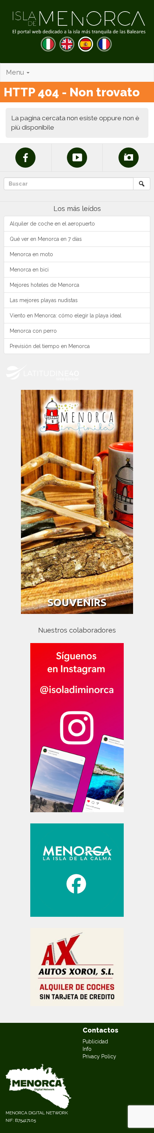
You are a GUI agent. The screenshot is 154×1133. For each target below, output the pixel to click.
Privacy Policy (99, 1056)
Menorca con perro (33, 331)
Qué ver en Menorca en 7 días (46, 239)
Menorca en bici (29, 270)
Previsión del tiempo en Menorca (50, 346)
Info (87, 1049)
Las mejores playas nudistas (44, 300)
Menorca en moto (31, 254)
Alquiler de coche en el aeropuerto (52, 224)
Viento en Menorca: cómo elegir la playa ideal (65, 316)
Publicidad (95, 1041)
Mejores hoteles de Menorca (44, 285)
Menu (16, 72)
